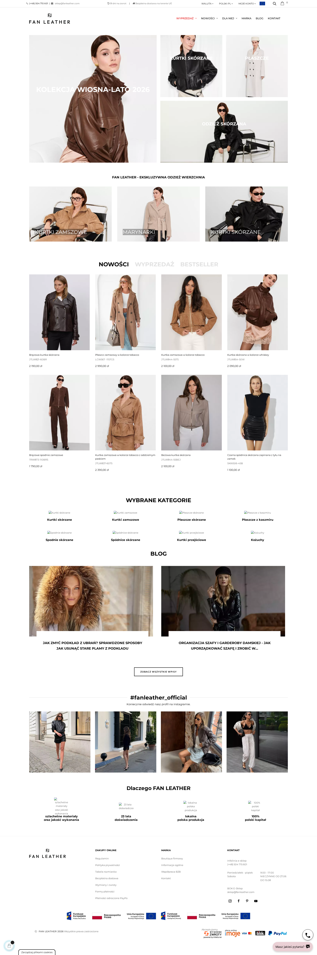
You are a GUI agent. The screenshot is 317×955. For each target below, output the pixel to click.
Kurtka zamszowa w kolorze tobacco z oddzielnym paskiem (125, 457)
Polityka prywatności (107, 865)
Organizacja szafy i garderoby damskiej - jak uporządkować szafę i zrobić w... (195, 645)
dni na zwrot (118, 3)
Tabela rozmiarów (106, 871)
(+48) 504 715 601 (237, 864)
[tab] (114, 264)
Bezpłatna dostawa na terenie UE (153, 3)
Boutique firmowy (172, 858)
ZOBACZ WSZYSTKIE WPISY (158, 671)
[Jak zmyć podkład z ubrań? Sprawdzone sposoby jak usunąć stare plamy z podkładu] (62, 601)
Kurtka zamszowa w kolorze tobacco (183, 354)
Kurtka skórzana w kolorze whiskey (248, 354)
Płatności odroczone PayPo (111, 898)
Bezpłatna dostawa (106, 878)
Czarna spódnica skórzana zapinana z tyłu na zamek (254, 457)
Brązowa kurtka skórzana (44, 354)
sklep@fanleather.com (66, 3)
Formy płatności (104, 891)
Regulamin (102, 858)
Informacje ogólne (172, 865)
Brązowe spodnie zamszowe (46, 455)
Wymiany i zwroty (105, 884)
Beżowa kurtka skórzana (176, 455)
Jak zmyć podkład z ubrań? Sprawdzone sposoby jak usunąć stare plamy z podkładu (63, 645)
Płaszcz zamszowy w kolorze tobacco (117, 354)
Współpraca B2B (171, 871)
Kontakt (166, 878)
